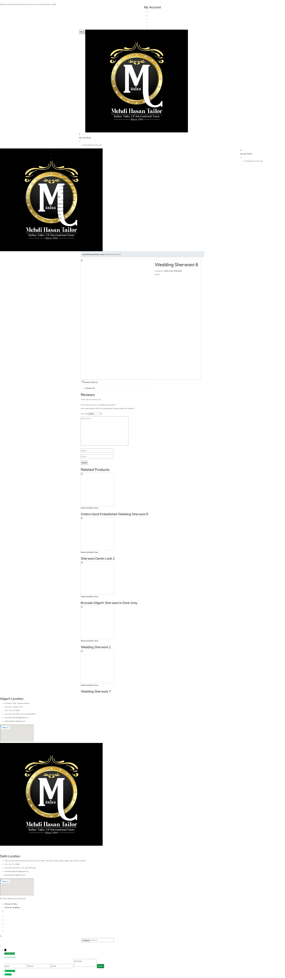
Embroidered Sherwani (70, 186)
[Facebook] (155, 278)
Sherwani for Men (64, 164)
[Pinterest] (159, 278)
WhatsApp (10, 971)
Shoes (59, 225)
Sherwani (91, 254)
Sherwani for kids (68, 200)
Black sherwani (67, 168)
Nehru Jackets (62, 207)
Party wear (66, 175)
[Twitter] (156, 278)
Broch (59, 218)
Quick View (93, 508)
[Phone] (5, 974)
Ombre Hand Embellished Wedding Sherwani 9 (114, 514)
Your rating (85, 414)
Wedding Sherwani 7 (96, 691)
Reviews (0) (90, 388)
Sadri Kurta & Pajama (65, 204)
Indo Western (62, 211)
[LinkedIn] (158, 278)
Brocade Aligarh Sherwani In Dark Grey (109, 603)
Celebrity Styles (67, 189)
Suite (59, 214)
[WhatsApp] (5, 971)
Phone (8, 974)
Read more (85, 508)
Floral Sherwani (67, 179)
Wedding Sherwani (69, 182)
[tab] (144, 388)
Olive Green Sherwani (70, 193)
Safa (59, 221)
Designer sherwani (68, 172)
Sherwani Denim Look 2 (98, 558)
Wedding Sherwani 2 (96, 647)
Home (84, 254)
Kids (58, 196)
